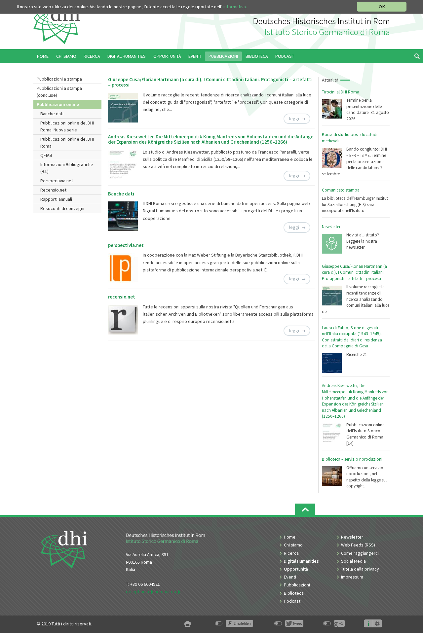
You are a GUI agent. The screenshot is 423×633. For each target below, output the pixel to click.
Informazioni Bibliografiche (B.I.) (66, 167)
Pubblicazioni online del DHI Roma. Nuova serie (67, 126)
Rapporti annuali (56, 199)
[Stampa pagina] (187, 624)
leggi (294, 119)
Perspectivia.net (56, 181)
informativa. (235, 7)
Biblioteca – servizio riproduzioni (352, 459)
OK (382, 7)
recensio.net (121, 297)
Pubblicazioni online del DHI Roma (67, 142)
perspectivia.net (126, 245)
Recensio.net (53, 190)
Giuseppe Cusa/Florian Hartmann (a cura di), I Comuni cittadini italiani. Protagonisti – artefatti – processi (354, 272)
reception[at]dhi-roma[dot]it (154, 591)
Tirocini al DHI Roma (340, 92)
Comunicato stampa (341, 190)
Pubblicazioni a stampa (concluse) (59, 91)
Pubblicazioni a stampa (59, 79)
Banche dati (51, 114)
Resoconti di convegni (62, 208)
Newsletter (331, 226)
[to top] (305, 509)
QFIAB (46, 155)
